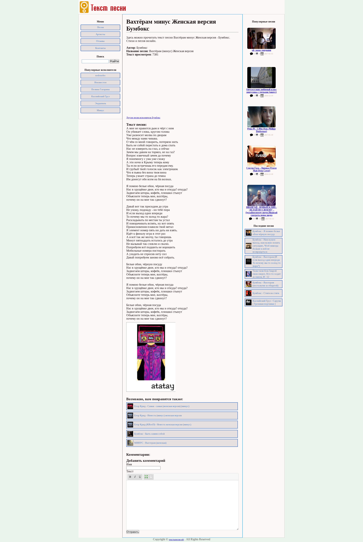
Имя (129, 464)
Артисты (100, 34)
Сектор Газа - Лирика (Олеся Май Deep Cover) (261, 169)
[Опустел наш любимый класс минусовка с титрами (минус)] (261, 77)
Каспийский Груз (100, 96)
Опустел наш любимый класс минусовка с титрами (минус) (261, 90)
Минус (100, 110)
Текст (129, 471)
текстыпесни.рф (176, 539)
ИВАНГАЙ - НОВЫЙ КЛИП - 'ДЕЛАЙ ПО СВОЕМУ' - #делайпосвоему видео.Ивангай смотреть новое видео (261, 211)
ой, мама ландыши (261, 50)
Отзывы (100, 41)
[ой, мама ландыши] (261, 38)
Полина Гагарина (100, 89)
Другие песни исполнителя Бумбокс (143, 117)
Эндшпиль (100, 103)
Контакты (100, 48)
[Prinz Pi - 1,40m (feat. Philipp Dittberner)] (261, 116)
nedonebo (100, 75)
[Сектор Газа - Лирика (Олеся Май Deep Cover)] (261, 156)
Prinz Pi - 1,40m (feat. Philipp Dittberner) (261, 130)
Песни (100, 27)
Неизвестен (100, 82)
